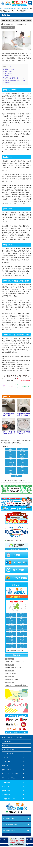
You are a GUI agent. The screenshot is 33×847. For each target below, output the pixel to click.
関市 (10, 454)
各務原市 (10, 465)
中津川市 (22, 454)
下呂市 (22, 473)
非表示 (9, 66)
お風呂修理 (6, 791)
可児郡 (11, 647)
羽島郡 (22, 637)
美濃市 (10, 457)
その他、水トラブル (9, 799)
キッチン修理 (6, 787)
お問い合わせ (6, 770)
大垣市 (22, 449)
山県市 (10, 468)
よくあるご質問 (7, 753)
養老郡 (11, 640)
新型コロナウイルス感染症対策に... (15, 685)
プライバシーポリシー (9, 778)
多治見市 (22, 451)
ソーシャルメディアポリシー (12, 774)
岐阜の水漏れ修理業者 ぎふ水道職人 (10, 8)
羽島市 (10, 460)
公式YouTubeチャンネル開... (13, 667)
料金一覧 (5, 745)
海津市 (16, 476)
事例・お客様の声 (8, 749)
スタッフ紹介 (6, 761)
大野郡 (22, 647)
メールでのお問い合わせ (19, 5)
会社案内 (5, 766)
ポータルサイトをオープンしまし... (15, 661)
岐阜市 (10, 449)
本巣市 (22, 470)
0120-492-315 (15, 812)
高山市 (10, 451)
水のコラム (26, 8)
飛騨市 (10, 470)
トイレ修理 (6, 782)
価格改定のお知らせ (11, 673)
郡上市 (10, 473)
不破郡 (22, 640)
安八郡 (11, 642)
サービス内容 (6, 741)
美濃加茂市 (10, 462)
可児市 (22, 465)
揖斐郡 (22, 642)
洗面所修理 (6, 795)
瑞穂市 (22, 468)
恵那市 (22, 460)
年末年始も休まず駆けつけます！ (15, 679)
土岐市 (22, 462)
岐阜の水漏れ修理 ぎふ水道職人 (12, 737)
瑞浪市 (22, 457)
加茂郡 (22, 644)
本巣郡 (11, 644)
